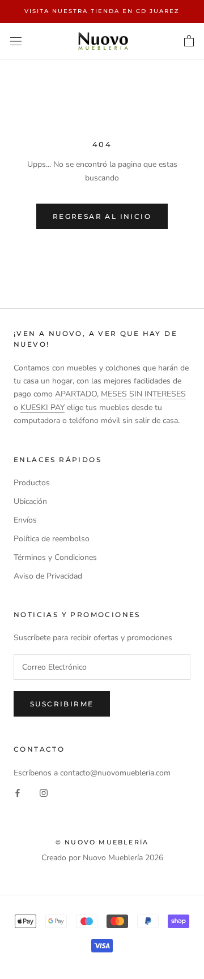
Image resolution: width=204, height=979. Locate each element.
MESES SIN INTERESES (143, 394)
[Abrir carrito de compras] (189, 41)
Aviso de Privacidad (48, 576)
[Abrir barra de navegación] (16, 41)
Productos (32, 482)
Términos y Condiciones (55, 557)
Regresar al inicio (102, 216)
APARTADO (76, 394)
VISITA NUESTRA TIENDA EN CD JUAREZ (102, 11)
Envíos (25, 520)
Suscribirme (62, 704)
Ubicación (30, 501)
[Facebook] (18, 792)
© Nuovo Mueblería (102, 842)
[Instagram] (44, 792)
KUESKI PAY (42, 407)
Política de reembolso (52, 538)
